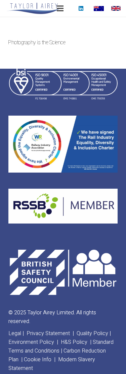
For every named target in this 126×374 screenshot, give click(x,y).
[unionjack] (116, 8)
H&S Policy (74, 342)
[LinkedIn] (81, 8)
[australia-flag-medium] (99, 8)
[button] (60, 8)
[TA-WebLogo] (33, 8)
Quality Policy (92, 333)
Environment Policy (31, 342)
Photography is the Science (37, 43)
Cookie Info (37, 360)
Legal (14, 333)
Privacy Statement (48, 333)
